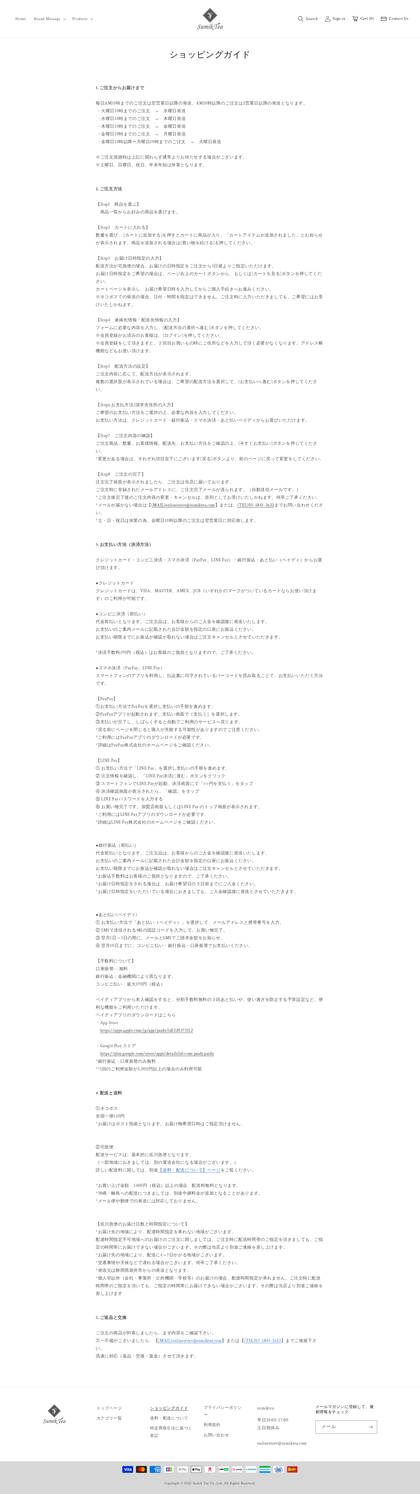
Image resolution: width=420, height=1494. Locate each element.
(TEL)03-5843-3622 (255, 505)
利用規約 (212, 1424)
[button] (49, 19)
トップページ (109, 1408)
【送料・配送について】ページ (189, 1170)
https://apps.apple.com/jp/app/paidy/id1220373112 (146, 1030)
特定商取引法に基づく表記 (171, 1432)
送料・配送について (169, 1418)
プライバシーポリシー (223, 1411)
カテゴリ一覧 (109, 1418)
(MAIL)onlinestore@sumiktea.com (183, 505)
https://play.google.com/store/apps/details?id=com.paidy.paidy (157, 1053)
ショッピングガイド (169, 1408)
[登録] (370, 1427)
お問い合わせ (216, 1435)
